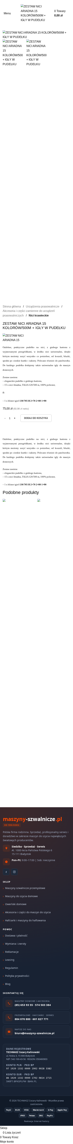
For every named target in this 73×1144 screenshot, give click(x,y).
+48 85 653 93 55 (14, 1)
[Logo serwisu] (36, 13)
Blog (7, 984)
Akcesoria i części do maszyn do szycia (28, 912)
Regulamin (11, 968)
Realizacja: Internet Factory (36, 1121)
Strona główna (12, 306)
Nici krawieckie (39, 315)
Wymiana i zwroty (15, 943)
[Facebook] (6, 872)
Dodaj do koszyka (36, 418)
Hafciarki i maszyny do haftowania (25, 920)
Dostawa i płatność (16, 935)
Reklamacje (12, 951)
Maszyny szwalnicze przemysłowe (25, 888)
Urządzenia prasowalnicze (43, 306)
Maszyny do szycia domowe (21, 896)
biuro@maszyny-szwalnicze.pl (49, 1)
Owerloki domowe (15, 904)
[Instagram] (14, 872)
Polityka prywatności (17, 975)
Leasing (9, 959)
